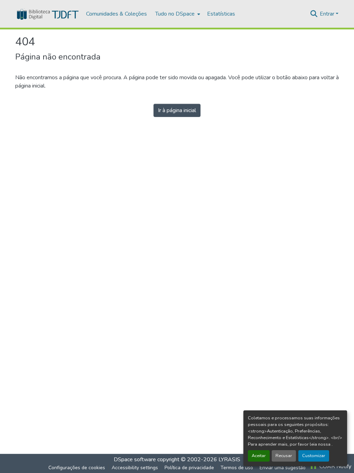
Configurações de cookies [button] (76, 467)
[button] (47, 14)
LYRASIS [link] (229, 459)
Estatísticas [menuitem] (221, 14)
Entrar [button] (328, 14)
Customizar (313, 456)
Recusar (284, 456)
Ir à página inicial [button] (177, 110)
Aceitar (259, 456)
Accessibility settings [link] (135, 467)
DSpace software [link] (135, 459)
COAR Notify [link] (334, 466)
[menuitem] (177, 14)
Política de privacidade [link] (189, 467)
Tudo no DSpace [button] (175, 14)
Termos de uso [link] (237, 467)
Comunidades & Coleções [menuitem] (116, 14)
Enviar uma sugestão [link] (283, 467)
